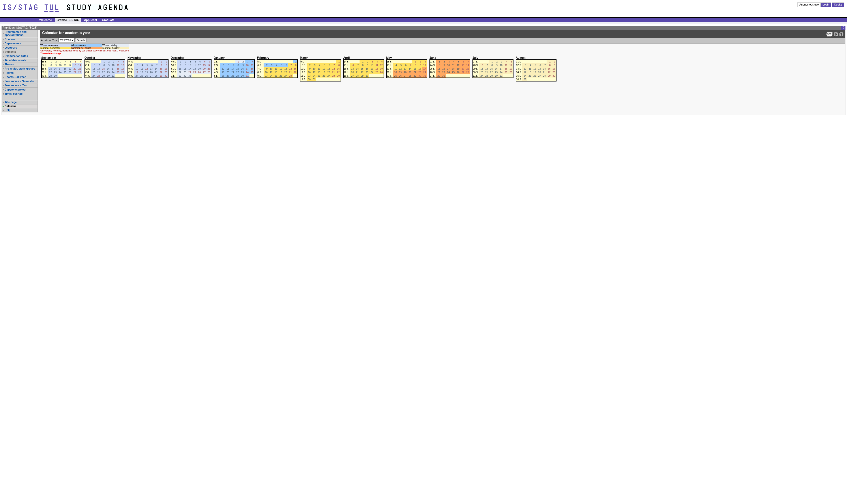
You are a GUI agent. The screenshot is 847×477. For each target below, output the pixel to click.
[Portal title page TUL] (105, 8)
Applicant (90, 20)
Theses (9, 64)
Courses (10, 39)
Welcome (45, 20)
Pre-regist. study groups (20, 68)
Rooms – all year (15, 77)
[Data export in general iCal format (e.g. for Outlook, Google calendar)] (829, 34)
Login (826, 4)
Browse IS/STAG (68, 20)
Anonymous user (809, 4)
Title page (11, 102)
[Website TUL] (35, 8)
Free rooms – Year (16, 85)
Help (7, 110)
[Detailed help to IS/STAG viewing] (841, 34)
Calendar (10, 106)
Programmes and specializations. (15, 33)
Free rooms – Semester (19, 81)
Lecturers (11, 47)
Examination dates (16, 56)
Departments (13, 43)
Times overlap (13, 93)
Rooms (9, 72)
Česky (838, 4)
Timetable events (15, 60)
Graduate (108, 20)
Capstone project (15, 89)
